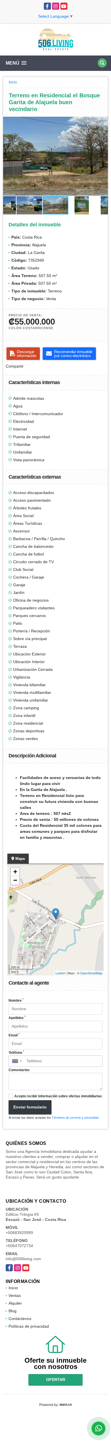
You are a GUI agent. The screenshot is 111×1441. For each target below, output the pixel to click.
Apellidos (17, 1017)
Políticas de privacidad (29, 1326)
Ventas (15, 1295)
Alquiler (15, 1303)
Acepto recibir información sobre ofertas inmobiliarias (58, 1096)
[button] (102, 121)
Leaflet (60, 973)
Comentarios (19, 1070)
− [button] (15, 880)
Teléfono (16, 1052)
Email (14, 1035)
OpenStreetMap (91, 973)
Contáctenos (20, 1318)
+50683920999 (19, 1232)
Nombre (16, 1000)
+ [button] (15, 871)
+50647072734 (19, 1245)
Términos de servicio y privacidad (75, 1117)
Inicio (13, 82)
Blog (13, 1311)
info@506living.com (23, 1258)
